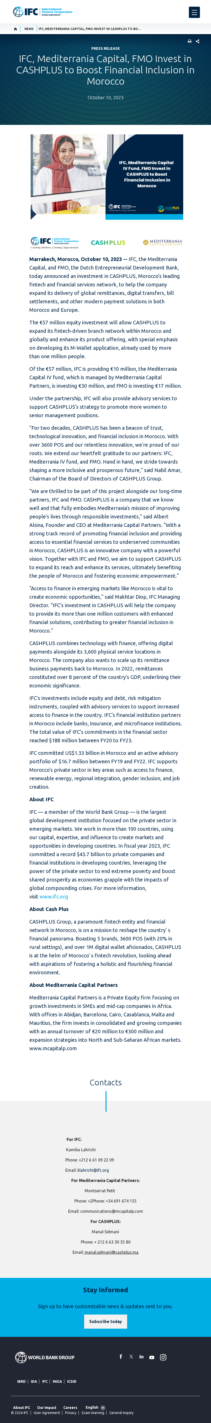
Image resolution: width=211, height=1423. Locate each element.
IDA (34, 1381)
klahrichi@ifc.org (93, 1170)
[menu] (194, 12)
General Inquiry (121, 1413)
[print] (188, 41)
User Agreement (47, 1413)
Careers (70, 1408)
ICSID (71, 1381)
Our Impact (46, 1408)
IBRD (21, 1381)
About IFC (21, 1408)
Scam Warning (93, 1413)
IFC (45, 1381)
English (92, 1407)
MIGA (57, 1381)
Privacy (70, 1413)
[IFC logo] (42, 12)
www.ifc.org (54, 896)
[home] (16, 29)
